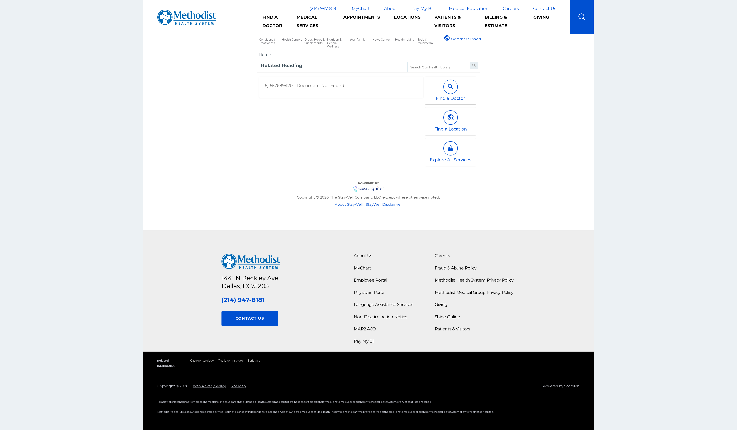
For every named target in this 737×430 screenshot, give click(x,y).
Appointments (361, 17)
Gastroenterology (202, 360)
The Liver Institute (230, 360)
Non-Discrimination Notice (380, 316)
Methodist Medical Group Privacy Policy (474, 292)
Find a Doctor (272, 21)
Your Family (357, 39)
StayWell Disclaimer (384, 204)
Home (265, 54)
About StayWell (349, 204)
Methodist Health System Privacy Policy (474, 280)
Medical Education (469, 8)
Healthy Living (404, 39)
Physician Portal (369, 292)
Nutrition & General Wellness (334, 43)
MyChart (361, 8)
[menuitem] (276, 23)
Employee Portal (370, 280)
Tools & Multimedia (425, 41)
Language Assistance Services (383, 304)
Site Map (238, 386)
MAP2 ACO (365, 329)
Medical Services (307, 21)
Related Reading (281, 65)
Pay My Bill (423, 8)
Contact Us (544, 8)
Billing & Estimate (496, 21)
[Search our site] (582, 17)
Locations (407, 17)
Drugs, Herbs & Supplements (314, 41)
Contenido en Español (466, 39)
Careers (511, 8)
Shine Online (447, 316)
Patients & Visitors (447, 21)
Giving (541, 17)
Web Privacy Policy (209, 386)
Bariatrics (254, 360)
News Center (381, 39)
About (390, 8)
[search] (439, 67)
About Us (363, 255)
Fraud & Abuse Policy (455, 268)
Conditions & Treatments (267, 41)
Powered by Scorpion (561, 386)
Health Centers (292, 39)
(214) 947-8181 (324, 8)
